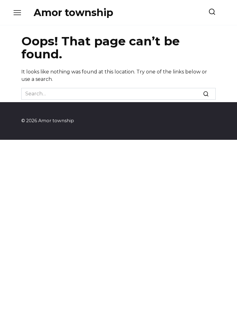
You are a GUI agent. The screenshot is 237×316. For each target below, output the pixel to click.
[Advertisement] (118, 186)
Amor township (73, 12)
